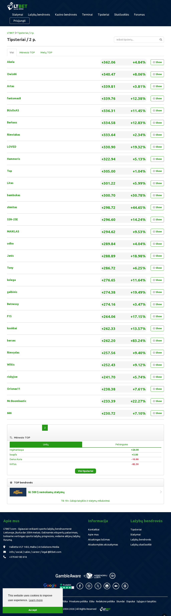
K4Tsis (13, 464)
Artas (10, 86)
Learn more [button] (36, 600)
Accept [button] (33, 610)
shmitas (12, 207)
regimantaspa (17, 449)
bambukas (13, 195)
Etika (91, 601)
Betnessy (13, 303)
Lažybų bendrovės (39, 14)
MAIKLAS (13, 231)
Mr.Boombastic (16, 400)
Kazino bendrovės (66, 14)
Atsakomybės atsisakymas (103, 544)
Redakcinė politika (105, 601)
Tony (10, 267)
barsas (11, 340)
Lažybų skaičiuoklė (140, 544)
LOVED (11, 146)
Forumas (139, 14)
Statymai (135, 534)
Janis (10, 255)
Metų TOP (46, 52)
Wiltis (11, 364)
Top (9, 170)
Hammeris (13, 158)
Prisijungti (20, 20)
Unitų (46, 444)
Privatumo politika (78, 601)
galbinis (12, 291)
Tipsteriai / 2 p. (25, 32)
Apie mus (93, 534)
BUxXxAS (13, 110)
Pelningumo (122, 444)
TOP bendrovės (23, 482)
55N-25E (12, 219)
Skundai (120, 601)
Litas (10, 182)
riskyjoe (12, 376)
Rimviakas (13, 134)
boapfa (13, 454)
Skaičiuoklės (121, 14)
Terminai (87, 14)
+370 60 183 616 (18, 556)
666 (9, 413)
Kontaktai (93, 529)
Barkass (12, 122)
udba (10, 243)
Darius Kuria (16, 459)
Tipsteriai (103, 14)
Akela (10, 61)
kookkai (12, 328)
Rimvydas (13, 352)
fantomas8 (14, 98)
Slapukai (130, 601)
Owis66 (12, 74)
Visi (12, 52)
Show (158, 62)
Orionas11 (13, 388)
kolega (11, 279)
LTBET (11, 32)
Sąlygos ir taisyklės (146, 601)
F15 (9, 316)
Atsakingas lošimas (99, 539)
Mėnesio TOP (27, 52)
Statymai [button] (17, 14)
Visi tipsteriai (85, 471)
